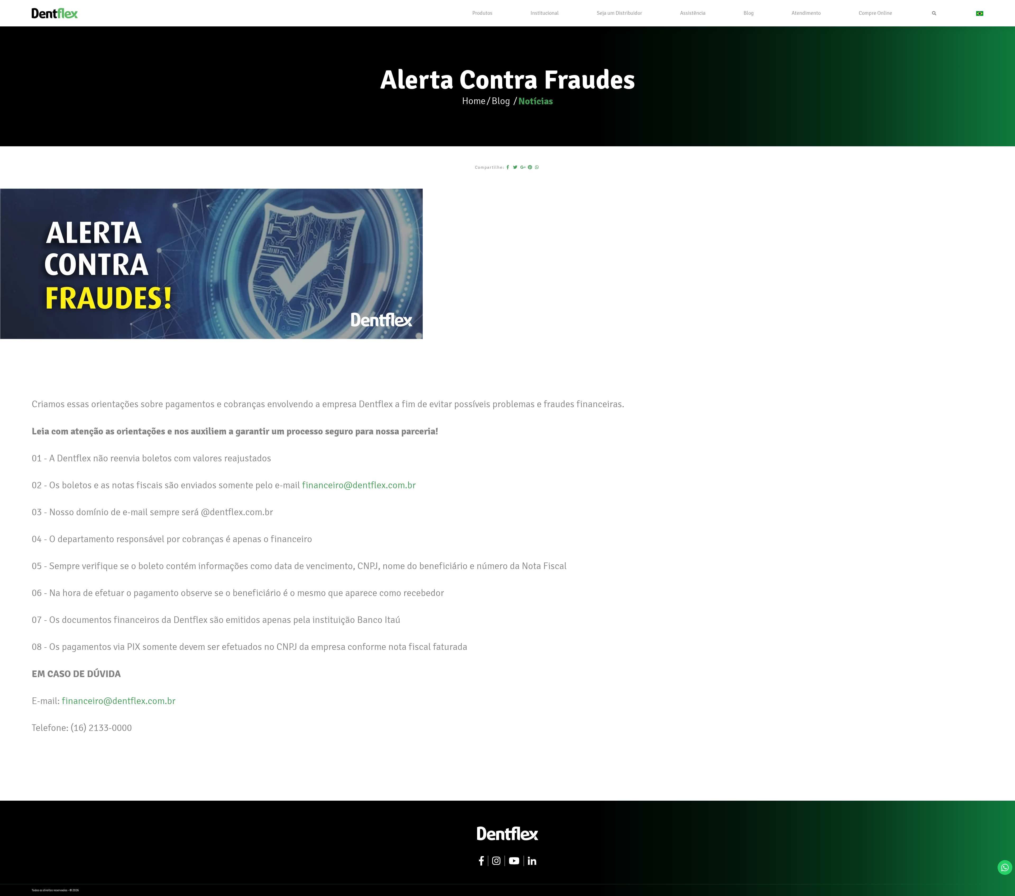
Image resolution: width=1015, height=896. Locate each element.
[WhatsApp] (1005, 867)
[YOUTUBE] (514, 861)
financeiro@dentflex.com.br (359, 485)
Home (474, 101)
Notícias (535, 101)
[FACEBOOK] (481, 861)
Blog (502, 101)
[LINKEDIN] (532, 861)
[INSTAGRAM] (496, 861)
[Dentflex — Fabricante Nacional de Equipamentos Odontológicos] (55, 12)
